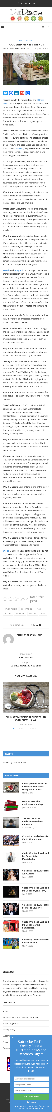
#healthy (20, 148)
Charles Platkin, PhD (21, 48)
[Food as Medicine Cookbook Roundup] (11, 805)
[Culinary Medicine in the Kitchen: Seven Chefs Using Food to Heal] (26, 697)
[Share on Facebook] (31, 625)
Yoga (43, 614)
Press (5, 1042)
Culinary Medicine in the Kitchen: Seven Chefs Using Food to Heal (34, 786)
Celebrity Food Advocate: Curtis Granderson (35, 837)
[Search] (49, 27)
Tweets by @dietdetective (14, 762)
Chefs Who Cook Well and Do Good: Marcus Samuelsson (35, 924)
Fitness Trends (11, 609)
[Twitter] (22, 3)
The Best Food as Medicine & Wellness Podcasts (32, 821)
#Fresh (6, 270)
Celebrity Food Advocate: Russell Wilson (35, 941)
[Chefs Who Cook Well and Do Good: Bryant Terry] (11, 892)
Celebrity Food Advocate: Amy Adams (35, 872)
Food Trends (26, 609)
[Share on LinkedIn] (37, 625)
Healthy (8, 614)
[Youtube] (34, 3)
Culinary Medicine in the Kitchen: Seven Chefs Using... (26, 719)
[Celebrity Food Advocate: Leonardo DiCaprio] (11, 909)
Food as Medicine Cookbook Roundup (32, 803)
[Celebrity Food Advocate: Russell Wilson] (11, 943)
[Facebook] (17, 3)
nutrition (20, 614)
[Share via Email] (40, 625)
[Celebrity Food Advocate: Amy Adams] (11, 875)
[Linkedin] (29, 3)
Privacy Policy (9, 1029)
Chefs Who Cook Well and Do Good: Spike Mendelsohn (35, 856)
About (5, 1011)
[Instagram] (25, 3)
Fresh (39, 609)
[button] (5, 705)
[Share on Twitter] (34, 625)
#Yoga (6, 550)
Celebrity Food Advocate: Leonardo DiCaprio (35, 906)
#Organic (19, 270)
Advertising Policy (10, 1023)
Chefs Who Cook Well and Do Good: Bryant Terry (35, 889)
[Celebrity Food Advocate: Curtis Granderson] (11, 840)
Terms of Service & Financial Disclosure (20, 1017)
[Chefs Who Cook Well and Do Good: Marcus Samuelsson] (11, 926)
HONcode (40, 991)
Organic (32, 614)
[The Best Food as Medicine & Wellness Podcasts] (11, 822)
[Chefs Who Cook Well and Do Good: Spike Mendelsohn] (11, 857)
